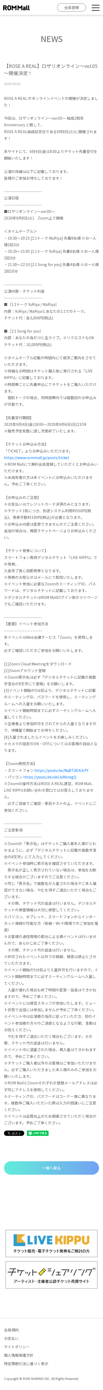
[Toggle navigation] (95, 7)
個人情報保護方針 (19, 1355)
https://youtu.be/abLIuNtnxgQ (49, 777)
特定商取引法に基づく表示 (26, 1363)
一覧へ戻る (51, 1167)
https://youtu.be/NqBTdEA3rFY (61, 770)
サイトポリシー (17, 1346)
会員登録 (71, 7)
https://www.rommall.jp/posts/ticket (36, 457)
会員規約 (11, 1329)
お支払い (11, 1338)
